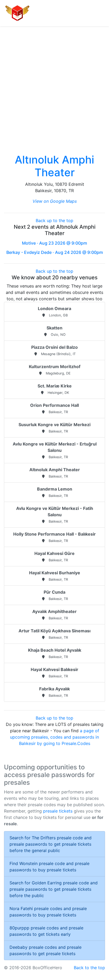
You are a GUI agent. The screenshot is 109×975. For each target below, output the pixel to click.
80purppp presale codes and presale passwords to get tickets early (46, 931)
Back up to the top (54, 220)
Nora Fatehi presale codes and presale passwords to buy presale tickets (48, 911)
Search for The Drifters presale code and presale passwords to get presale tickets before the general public (51, 844)
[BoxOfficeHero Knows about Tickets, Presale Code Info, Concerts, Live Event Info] (17, 13)
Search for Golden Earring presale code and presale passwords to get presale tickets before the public (54, 889)
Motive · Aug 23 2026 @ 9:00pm (54, 243)
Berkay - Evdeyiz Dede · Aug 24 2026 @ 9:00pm (54, 252)
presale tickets (57, 811)
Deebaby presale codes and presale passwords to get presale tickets (45, 950)
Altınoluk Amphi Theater (54, 166)
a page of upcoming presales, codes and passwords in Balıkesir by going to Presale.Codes (54, 737)
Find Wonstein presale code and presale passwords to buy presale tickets (49, 866)
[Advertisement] (54, 83)
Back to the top (89, 967)
